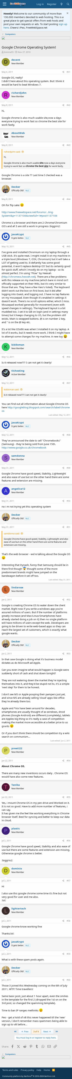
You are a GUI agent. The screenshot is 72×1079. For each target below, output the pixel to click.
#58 (68, 920)
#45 (68, 246)
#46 (68, 356)
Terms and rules (10, 1069)
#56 (68, 840)
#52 (68, 599)
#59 (68, 953)
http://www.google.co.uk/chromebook (24, 447)
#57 (68, 880)
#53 (68, 653)
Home (47, 1069)
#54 (68, 760)
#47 (68, 383)
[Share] (63, 72)
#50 (68, 500)
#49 (68, 467)
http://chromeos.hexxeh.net (19, 276)
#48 (68, 434)
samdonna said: (12, 533)
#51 (68, 527)
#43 (68, 145)
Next (46, 1031)
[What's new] (61, 4)
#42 (68, 105)
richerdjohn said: (12, 151)
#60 (68, 979)
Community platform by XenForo (28, 1076)
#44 (68, 199)
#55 (68, 797)
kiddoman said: (11, 389)
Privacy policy (27, 1069)
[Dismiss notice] (67, 13)
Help (39, 1069)
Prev (25, 1031)
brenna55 (9, 52)
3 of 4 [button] (36, 1031)
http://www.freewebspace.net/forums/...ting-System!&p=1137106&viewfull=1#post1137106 (29, 213)
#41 (68, 72)
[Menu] (5, 4)
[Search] (68, 4)
